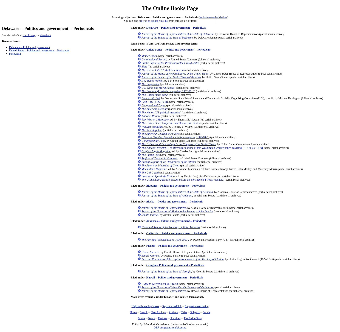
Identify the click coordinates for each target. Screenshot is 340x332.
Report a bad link (172, 306)
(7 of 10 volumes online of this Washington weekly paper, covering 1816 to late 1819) (202, 147)
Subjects (195, 312)
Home (133, 312)
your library (28, 35)
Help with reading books (145, 306)
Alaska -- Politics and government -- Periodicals (174, 201)
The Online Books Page (170, 8)
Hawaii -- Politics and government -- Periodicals (174, 277)
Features (162, 318)
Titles (184, 312)
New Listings (158, 312)
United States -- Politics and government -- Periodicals (39, 50)
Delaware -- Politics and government (29, 47)
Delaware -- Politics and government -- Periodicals (176, 27)
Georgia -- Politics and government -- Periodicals (175, 265)
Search (144, 312)
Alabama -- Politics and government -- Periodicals (175, 185)
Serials (206, 312)
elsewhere (45, 35)
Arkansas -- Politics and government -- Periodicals (176, 220)
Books (141, 318)
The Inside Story (193, 318)
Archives (175, 318)
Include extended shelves (213, 17)
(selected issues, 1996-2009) (164, 239)
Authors (173, 312)
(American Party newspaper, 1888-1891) (175, 137)
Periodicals (15, 53)
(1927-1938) (154, 101)
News (151, 318)
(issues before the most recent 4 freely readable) (182, 179)
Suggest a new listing (197, 306)
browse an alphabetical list (153, 20)
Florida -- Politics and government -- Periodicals (174, 245)
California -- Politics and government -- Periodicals (176, 233)
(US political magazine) (161, 112)
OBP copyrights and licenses (170, 327)
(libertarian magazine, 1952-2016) (168, 91)
